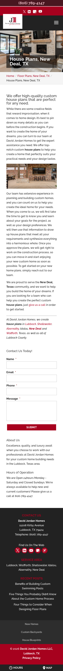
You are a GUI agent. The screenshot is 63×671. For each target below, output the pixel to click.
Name (11, 359)
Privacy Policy (31, 658)
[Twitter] (24, 12)
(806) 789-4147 (31, 3)
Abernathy (12, 328)
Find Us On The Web (31, 545)
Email (11, 372)
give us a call (37, 304)
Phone (11, 385)
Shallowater (44, 324)
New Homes (31, 624)
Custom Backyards (31, 632)
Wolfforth (11, 333)
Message (13, 398)
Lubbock (30, 324)
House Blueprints (31, 640)
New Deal (35, 328)
